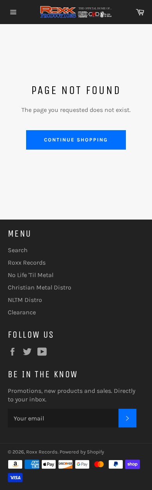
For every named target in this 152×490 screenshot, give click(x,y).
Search (18, 250)
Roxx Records (27, 262)
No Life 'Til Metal (30, 275)
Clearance (22, 312)
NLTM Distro (25, 299)
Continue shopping (76, 140)
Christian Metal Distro (39, 287)
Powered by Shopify (82, 452)
